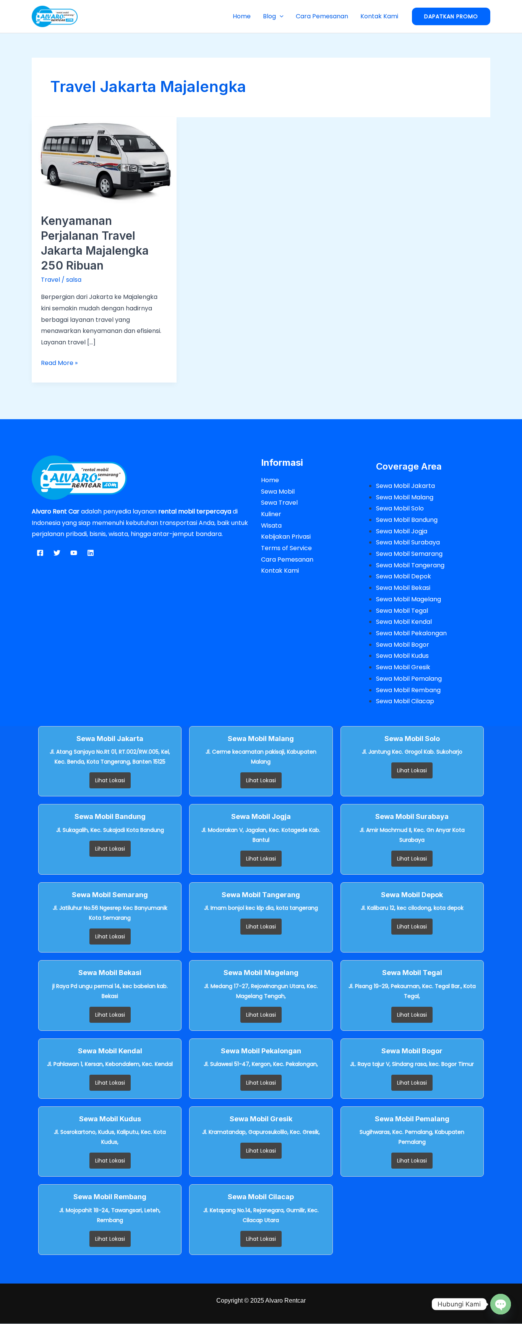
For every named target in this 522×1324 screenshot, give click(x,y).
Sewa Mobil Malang (404, 497)
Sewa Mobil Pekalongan (411, 633)
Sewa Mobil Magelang (408, 599)
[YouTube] (73, 552)
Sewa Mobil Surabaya (408, 542)
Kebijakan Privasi (286, 536)
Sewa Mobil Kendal (404, 621)
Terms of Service (286, 548)
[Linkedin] (90, 552)
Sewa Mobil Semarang (409, 553)
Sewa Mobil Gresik (403, 667)
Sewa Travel (279, 502)
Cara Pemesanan (322, 16)
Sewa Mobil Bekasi (403, 587)
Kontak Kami (379, 16)
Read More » (59, 362)
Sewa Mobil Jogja (401, 531)
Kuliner (271, 514)
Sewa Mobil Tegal (402, 610)
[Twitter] (56, 552)
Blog (269, 16)
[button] (280, 16)
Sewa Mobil (278, 491)
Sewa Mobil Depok (403, 576)
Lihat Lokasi (110, 780)
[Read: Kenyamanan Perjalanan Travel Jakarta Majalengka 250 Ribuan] (104, 160)
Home (242, 16)
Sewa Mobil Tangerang (410, 565)
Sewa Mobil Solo (400, 508)
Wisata (271, 525)
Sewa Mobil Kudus (402, 655)
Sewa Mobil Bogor (402, 644)
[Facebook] (40, 552)
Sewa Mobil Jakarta (405, 485)
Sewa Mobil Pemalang (409, 678)
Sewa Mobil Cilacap (405, 701)
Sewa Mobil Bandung (407, 519)
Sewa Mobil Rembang (408, 690)
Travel (50, 279)
